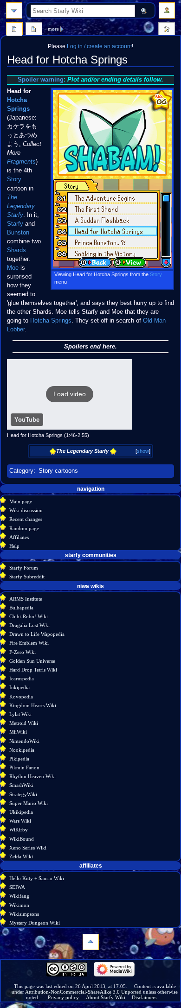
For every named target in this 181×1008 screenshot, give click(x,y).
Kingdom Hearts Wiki (32, 705)
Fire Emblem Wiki (29, 643)
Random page (24, 528)
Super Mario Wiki (28, 803)
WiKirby (18, 829)
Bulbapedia (21, 607)
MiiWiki (18, 732)
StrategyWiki (23, 794)
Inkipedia (19, 687)
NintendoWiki (24, 741)
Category (21, 471)
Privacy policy (63, 997)
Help (14, 546)
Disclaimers (144, 997)
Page (14, 30)
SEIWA (17, 887)
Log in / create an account (99, 46)
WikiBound (21, 839)
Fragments (21, 161)
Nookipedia (21, 750)
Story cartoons (58, 471)
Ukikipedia (21, 812)
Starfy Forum (23, 568)
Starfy (15, 224)
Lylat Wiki (20, 714)
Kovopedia (21, 696)
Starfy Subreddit (27, 576)
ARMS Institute (25, 599)
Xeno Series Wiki (27, 847)
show (143, 451)
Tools (167, 30)
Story (156, 274)
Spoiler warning (41, 79)
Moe (13, 268)
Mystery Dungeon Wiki (34, 923)
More (53, 29)
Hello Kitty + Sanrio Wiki (36, 878)
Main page (20, 501)
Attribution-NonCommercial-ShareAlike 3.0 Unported (83, 992)
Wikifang (19, 896)
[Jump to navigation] (14, 10)
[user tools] (167, 10)
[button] (69, 394)
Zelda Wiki (21, 856)
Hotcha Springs (50, 320)
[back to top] (91, 942)
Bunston (18, 232)
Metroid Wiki (23, 723)
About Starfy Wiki (105, 997)
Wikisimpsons (24, 914)
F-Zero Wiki (22, 652)
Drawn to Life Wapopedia (37, 634)
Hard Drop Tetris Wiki (33, 669)
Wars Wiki (20, 821)
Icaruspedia (21, 678)
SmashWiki (21, 785)
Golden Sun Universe (32, 661)
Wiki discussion (26, 510)
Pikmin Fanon (24, 767)
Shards (16, 250)
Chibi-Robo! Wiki (28, 616)
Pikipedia (19, 758)
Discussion (34, 30)
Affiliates (19, 537)
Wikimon (19, 905)
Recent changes (25, 519)
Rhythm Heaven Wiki (32, 776)
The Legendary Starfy (21, 206)
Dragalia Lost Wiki (29, 625)
